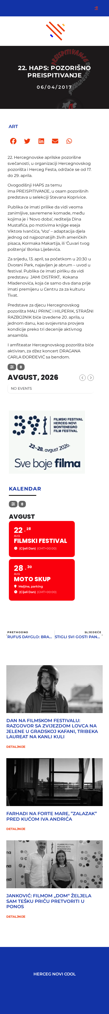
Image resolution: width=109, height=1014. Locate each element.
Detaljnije (15, 747)
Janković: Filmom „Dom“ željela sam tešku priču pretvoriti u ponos (48, 901)
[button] (13, 141)
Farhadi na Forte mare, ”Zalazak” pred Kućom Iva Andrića (51, 816)
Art (13, 126)
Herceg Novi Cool (54, 974)
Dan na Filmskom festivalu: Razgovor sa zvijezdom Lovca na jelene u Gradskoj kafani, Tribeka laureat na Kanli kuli (52, 729)
